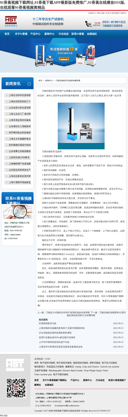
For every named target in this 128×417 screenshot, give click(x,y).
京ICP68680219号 (103, 411)
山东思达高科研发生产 (20, 170)
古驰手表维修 (40, 370)
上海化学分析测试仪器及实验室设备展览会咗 (61, 347)
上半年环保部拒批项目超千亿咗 (54, 342)
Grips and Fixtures (90, 367)
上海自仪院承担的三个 (20, 101)
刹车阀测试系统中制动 (20, 145)
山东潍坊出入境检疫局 (20, 126)
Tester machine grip (43, 374)
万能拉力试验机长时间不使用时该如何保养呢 (68, 312)
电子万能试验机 (60, 374)
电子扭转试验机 (47, 363)
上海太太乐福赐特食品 (20, 139)
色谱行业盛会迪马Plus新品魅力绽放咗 (57, 337)
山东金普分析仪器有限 (20, 108)
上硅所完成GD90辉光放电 (19, 159)
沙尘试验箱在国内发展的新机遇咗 (55, 333)
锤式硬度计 (39, 367)
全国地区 (92, 34)
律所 (36, 363)
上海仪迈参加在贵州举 (20, 176)
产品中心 (35, 34)
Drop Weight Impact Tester (96, 370)
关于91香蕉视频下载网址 (55, 380)
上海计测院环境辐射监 (20, 182)
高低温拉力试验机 (55, 367)
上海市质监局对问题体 (20, 120)
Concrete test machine (109, 367)
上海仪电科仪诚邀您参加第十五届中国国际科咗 (62, 328)
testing (78, 367)
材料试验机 (95, 363)
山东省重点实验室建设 (20, 151)
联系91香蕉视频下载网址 (116, 13)
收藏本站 (92, 13)
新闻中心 (49, 34)
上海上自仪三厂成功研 (20, 114)
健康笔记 (69, 367)
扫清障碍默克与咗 (47, 323)
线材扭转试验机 (80, 363)
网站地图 (101, 13)
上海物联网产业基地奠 (20, 164)
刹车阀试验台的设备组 (20, 132)
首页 (7, 34)
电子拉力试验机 (109, 363)
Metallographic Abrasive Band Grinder (66, 370)
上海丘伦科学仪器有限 (20, 95)
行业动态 (64, 34)
